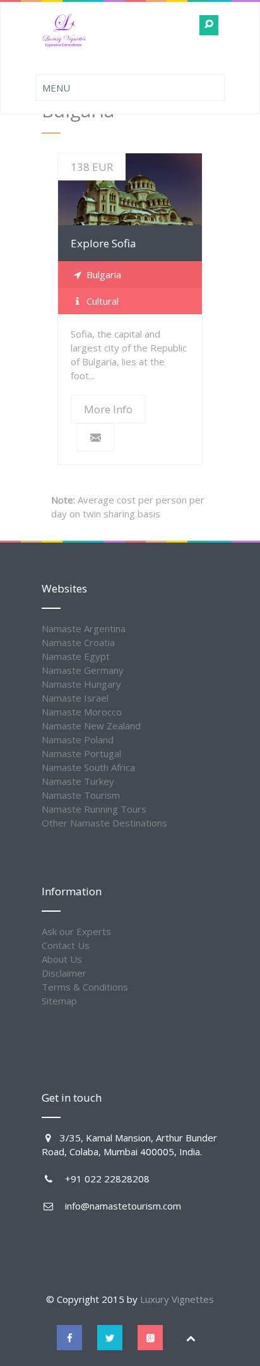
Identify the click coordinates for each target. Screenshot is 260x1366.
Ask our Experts (76, 931)
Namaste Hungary (81, 684)
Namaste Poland (78, 739)
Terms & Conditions (85, 986)
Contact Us (66, 945)
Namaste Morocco (82, 711)
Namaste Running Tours (94, 809)
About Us (62, 959)
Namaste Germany (83, 670)
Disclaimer (64, 973)
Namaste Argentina (84, 628)
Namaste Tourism (81, 795)
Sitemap (59, 1000)
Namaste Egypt (76, 656)
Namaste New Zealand (91, 725)
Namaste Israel (75, 698)
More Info (130, 189)
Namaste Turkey (78, 781)
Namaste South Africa (88, 767)
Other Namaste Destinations (104, 822)
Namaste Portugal (81, 753)
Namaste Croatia (78, 642)
